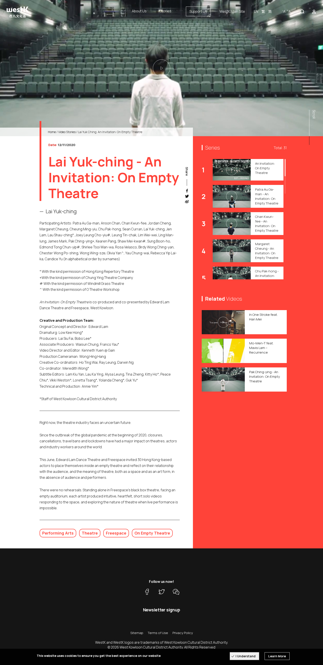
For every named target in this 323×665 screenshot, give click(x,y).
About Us (139, 11)
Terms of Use (158, 633)
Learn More (277, 656)
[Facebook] (147, 591)
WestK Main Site (232, 11)
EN (256, 11)
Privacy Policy (182, 633)
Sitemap (136, 633)
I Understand (246, 656)
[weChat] (176, 591)
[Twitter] (161, 591)
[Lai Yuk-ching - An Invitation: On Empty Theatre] (161, 68)
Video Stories (67, 132)
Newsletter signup (161, 610)
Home (52, 132)
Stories (165, 11)
